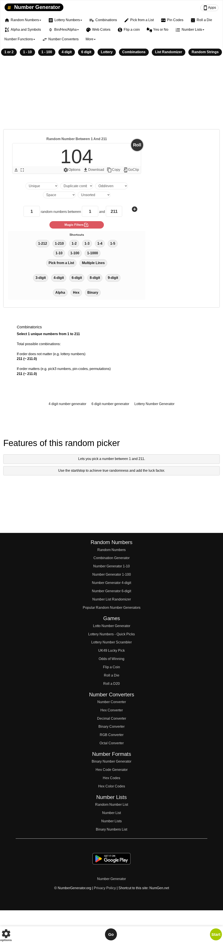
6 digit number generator (110, 404)
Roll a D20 (111, 683)
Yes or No (157, 29)
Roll (137, 144)
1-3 (87, 243)
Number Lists (111, 821)
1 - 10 (27, 52)
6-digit (77, 278)
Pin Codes (172, 20)
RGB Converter (111, 735)
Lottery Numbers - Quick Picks (111, 634)
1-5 (112, 243)
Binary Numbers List (111, 829)
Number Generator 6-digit (111, 591)
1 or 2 (9, 52)
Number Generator (36, 7)
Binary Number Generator (111, 761)
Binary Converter (111, 726)
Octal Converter (112, 743)
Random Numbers (111, 550)
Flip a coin (128, 29)
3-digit (40, 278)
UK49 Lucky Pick (111, 650)
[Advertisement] (111, 95)
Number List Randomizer (111, 599)
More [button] (89, 39)
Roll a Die (201, 20)
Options (71, 170)
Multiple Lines (93, 263)
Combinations (103, 20)
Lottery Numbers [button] (64, 20)
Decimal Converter (111, 718)
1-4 (99, 243)
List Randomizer (168, 52)
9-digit (113, 278)
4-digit (59, 278)
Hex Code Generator (112, 770)
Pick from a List (139, 20)
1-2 (74, 243)
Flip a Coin (111, 667)
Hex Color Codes (111, 786)
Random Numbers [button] (21, 20)
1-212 (42, 243)
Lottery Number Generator (154, 404)
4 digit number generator (67, 404)
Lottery (107, 52)
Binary (92, 292)
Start (215, 934)
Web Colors (98, 29)
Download (93, 170)
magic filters (76, 224)
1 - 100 (46, 52)
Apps (209, 7)
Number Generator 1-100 (111, 574)
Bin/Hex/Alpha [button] (62, 29)
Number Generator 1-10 (111, 566)
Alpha (60, 292)
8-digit (95, 278)
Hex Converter (111, 710)
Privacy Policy (105, 888)
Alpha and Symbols (22, 29)
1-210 (59, 243)
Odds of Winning (111, 659)
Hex (76, 292)
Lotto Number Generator (111, 626)
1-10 (59, 253)
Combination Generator (111, 558)
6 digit (86, 52)
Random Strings (205, 52)
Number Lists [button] (188, 29)
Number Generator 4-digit (111, 583)
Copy (113, 170)
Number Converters (60, 39)
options (6, 934)
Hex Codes (111, 778)
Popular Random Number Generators (111, 607)
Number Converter (111, 702)
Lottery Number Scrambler (111, 642)
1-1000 (92, 253)
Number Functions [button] (18, 39)
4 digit (67, 52)
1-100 (74, 253)
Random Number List (111, 804)
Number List (111, 813)
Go (111, 934)
